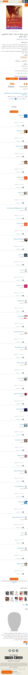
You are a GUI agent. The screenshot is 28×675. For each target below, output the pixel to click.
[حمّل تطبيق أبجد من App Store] (18, 657)
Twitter (13, 31)
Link (19, 122)
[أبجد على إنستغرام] (9, 650)
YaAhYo (26, 601)
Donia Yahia (16, 601)
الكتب (24, 669)
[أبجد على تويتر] (13, 650)
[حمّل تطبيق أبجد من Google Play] (9, 657)
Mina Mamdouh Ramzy (7, 595)
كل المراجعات (14, 582)
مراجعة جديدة (13, 111)
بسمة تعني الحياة (21, 601)
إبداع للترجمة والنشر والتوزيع (21, 73)
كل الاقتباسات (12, 99)
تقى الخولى (19, 99)
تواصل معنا (20, 669)
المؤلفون (2, 669)
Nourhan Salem (12, 595)
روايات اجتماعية (23, 57)
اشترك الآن (11, 79)
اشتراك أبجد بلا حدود (8, 669)
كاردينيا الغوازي (22, 39)
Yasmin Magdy (25, 595)
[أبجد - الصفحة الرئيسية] (20, 1)
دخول (1, 1)
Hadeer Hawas (21, 595)
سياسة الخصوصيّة (17, 672)
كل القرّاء (24, 604)
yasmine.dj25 (12, 601)
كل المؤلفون (24, 643)
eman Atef (7, 601)
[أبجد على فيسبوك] (17, 650)
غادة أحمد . (16, 595)
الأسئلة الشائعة (15, 669)
